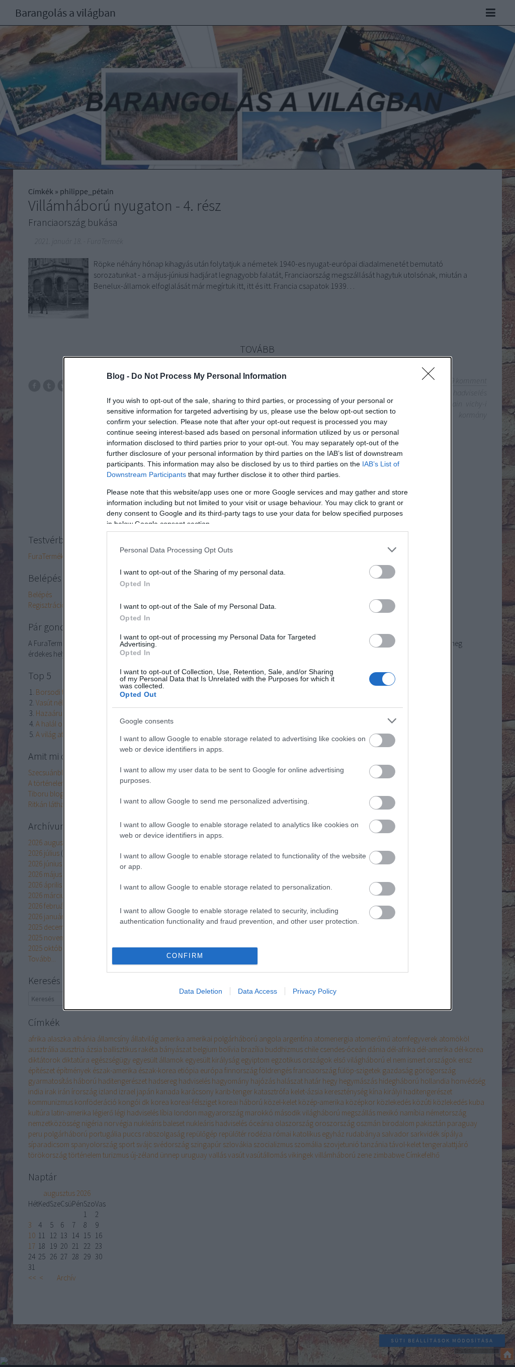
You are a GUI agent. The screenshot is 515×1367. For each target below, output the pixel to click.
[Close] (431, 376)
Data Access (257, 991)
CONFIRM (185, 955)
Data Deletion (200, 991)
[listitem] (257, 549)
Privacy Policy (314, 991)
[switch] (382, 572)
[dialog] (257, 683)
